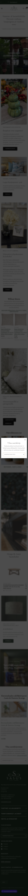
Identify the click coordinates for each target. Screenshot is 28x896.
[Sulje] (25, 440)
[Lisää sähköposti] (23, 454)
